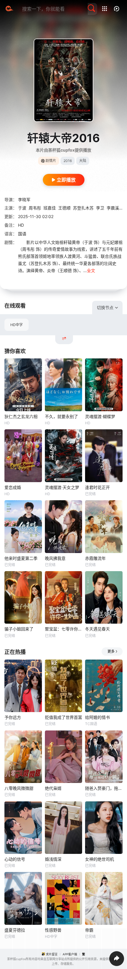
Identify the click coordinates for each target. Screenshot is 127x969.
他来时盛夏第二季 (21, 558)
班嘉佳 (49, 207)
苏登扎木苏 (83, 207)
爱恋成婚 (12, 487)
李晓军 (24, 199)
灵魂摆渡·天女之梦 (62, 487)
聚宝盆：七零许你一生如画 (63, 628)
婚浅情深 (53, 859)
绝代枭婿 (53, 788)
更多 (111, 651)
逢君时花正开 (97, 487)
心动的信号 (14, 859)
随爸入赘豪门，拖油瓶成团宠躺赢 (104, 788)
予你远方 (12, 717)
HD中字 (16, 325)
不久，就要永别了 (61, 416)
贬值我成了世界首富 (63, 717)
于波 (22, 207)
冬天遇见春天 (97, 628)
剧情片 (50, 160)
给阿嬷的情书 (97, 717)
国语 (22, 233)
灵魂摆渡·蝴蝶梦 (100, 416)
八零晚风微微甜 (18, 788)
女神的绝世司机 (99, 859)
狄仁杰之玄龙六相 (21, 416)
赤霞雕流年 (95, 558)
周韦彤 (35, 207)
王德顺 (64, 207)
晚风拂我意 (55, 558)
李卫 (100, 207)
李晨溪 (113, 207)
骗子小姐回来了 (18, 628)
